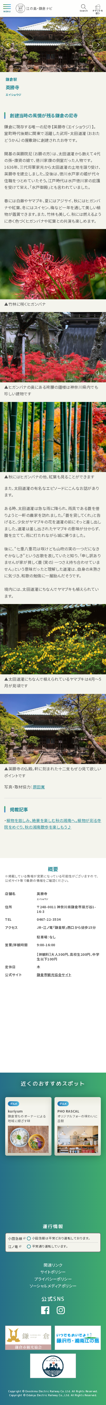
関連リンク (53, 1265)
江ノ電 (13, 1246)
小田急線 (15, 1238)
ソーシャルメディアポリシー (53, 1286)
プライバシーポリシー (53, 1279)
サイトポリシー (53, 1272)
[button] (98, 44)
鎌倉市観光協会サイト (54, 974)
